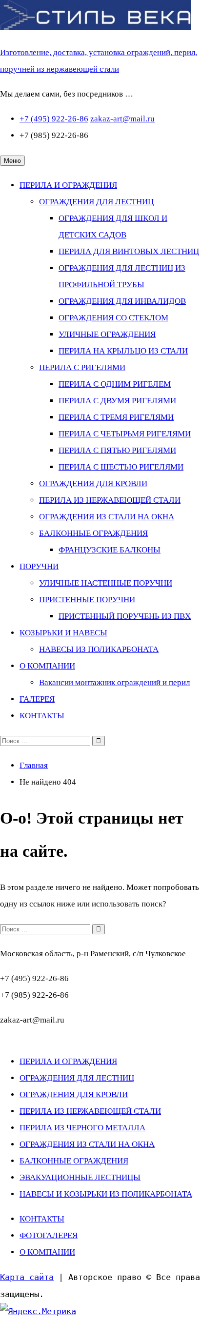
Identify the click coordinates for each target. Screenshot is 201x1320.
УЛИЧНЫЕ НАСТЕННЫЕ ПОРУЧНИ (105, 583)
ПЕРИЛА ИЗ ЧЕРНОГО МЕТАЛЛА (82, 1127)
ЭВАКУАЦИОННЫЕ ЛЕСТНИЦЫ (80, 1177)
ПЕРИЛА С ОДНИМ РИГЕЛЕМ (115, 384)
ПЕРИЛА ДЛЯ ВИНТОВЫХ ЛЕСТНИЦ (129, 251)
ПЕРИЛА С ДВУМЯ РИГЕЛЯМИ (117, 400)
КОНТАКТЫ (42, 715)
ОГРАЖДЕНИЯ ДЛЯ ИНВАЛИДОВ (122, 301)
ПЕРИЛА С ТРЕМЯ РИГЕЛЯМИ (116, 417)
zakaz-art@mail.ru (122, 118)
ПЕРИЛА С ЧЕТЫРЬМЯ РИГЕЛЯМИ (125, 433)
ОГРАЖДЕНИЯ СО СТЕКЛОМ (113, 317)
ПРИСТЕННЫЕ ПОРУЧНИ (87, 599)
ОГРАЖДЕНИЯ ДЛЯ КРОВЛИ (93, 483)
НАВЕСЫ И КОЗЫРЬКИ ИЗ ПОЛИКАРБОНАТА (106, 1194)
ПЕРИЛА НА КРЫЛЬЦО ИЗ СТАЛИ (123, 350)
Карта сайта (27, 1277)
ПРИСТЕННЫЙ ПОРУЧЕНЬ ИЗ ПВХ (125, 616)
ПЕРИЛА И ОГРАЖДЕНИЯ (68, 185)
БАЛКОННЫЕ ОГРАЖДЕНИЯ (93, 533)
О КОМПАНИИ (47, 665)
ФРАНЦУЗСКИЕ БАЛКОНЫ (110, 549)
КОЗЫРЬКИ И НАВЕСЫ (63, 632)
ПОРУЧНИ (39, 566)
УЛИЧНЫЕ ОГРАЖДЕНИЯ (107, 334)
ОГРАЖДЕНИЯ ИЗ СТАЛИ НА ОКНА (106, 516)
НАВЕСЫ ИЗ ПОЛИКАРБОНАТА (99, 649)
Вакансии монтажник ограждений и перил (114, 682)
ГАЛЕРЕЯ (37, 699)
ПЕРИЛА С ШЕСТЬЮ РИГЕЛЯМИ (121, 467)
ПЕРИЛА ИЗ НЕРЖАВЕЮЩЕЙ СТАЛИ (110, 500)
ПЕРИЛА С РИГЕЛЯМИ (82, 367)
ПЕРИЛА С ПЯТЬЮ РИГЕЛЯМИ (117, 450)
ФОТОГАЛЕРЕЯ (49, 1235)
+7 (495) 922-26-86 (54, 118)
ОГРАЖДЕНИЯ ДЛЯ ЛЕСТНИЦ (96, 201)
